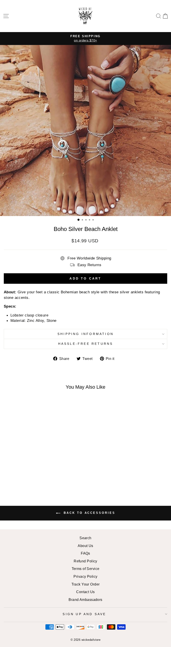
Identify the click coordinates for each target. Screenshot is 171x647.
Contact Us (85, 592)
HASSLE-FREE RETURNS (85, 343)
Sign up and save (84, 614)
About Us (85, 546)
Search (85, 538)
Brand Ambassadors (85, 600)
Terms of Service (86, 569)
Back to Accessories (88, 513)
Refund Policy (85, 561)
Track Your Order (85, 584)
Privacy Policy (85, 576)
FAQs (85, 553)
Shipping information (85, 334)
